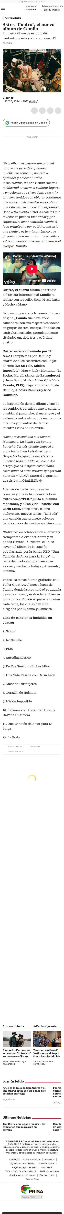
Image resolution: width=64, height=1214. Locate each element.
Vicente (8, 98)
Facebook (34, 110)
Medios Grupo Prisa (32, 1197)
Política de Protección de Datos (20, 1171)
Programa (31, 10)
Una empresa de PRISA (32, 1189)
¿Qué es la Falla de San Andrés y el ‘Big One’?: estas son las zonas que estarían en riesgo (24, 1091)
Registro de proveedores (24, 1167)
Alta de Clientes (46, 1163)
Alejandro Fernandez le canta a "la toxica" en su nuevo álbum (17, 1053)
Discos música (15, 751)
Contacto (14, 1159)
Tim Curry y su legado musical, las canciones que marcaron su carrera (24, 1127)
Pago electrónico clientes (22, 1163)
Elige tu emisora (52, 10)
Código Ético (32, 1179)
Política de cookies (49, 1171)
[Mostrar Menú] (3, 8)
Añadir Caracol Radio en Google (29, 122)
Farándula (13, 18)
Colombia (35, 746)
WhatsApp (58, 110)
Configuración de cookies (22, 1175)
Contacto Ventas (31, 1159)
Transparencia (47, 1175)
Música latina (15, 746)
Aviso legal (46, 1167)
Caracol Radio (16, 8)
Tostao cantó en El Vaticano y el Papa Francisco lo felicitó (46, 1053)
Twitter (42, 110)
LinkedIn (50, 110)
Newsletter (49, 1159)
